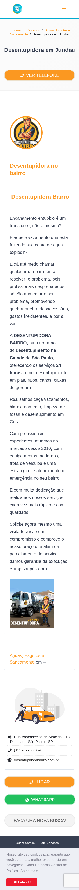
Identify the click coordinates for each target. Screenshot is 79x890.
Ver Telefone (42, 75)
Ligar (42, 781)
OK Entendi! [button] (22, 882)
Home (16, 30)
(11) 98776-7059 (27, 750)
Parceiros (33, 30)
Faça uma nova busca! (40, 820)
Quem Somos (25, 842)
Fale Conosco (49, 842)
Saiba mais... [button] (30, 871)
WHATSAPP (43, 799)
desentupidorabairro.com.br (36, 760)
